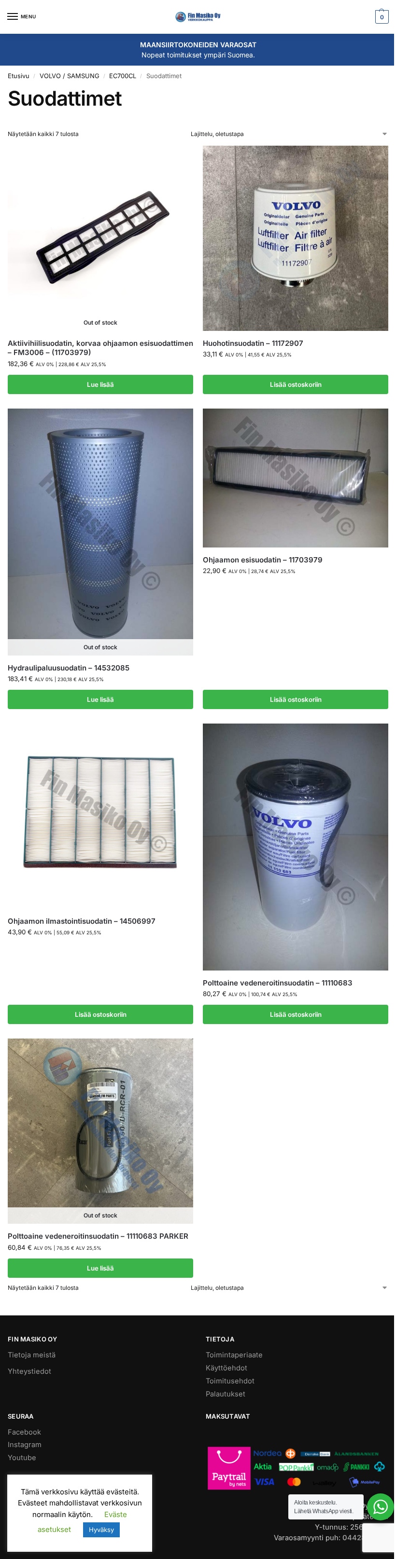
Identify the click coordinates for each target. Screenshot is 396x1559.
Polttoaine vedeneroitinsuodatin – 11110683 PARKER (98, 1236)
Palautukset (225, 1394)
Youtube (22, 1457)
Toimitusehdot (230, 1381)
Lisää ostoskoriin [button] (296, 384)
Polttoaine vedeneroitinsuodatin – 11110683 (278, 982)
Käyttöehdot (226, 1368)
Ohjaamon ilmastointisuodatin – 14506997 (82, 921)
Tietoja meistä (32, 1355)
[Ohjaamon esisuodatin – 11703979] (295, 478)
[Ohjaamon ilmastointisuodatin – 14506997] (100, 816)
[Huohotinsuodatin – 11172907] (295, 238)
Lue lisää (100, 384)
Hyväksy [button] (101, 1529)
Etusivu (18, 76)
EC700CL (122, 76)
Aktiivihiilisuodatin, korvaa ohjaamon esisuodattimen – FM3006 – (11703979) (100, 348)
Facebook (24, 1432)
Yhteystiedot (29, 1371)
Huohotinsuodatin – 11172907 (253, 343)
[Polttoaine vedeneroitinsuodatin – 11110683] (295, 847)
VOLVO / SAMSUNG (69, 76)
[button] (381, 17)
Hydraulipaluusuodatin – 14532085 (68, 667)
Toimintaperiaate (234, 1355)
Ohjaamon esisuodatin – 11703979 (263, 559)
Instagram (25, 1444)
